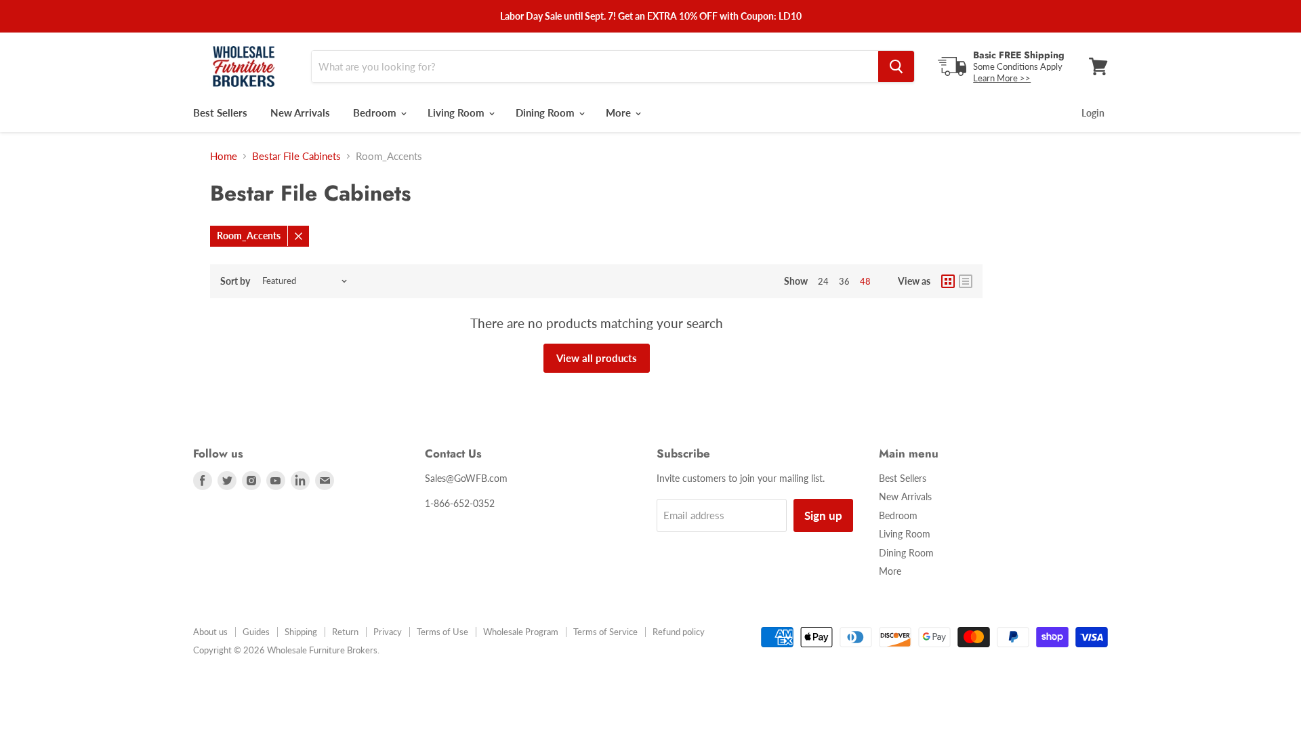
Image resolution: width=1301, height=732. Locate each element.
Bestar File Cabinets (296, 156)
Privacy (387, 631)
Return (345, 631)
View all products (596, 358)
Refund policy (679, 631)
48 (865, 281)
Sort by (235, 281)
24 (823, 281)
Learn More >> (1002, 78)
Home (223, 156)
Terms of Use (442, 631)
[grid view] (948, 281)
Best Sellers (220, 112)
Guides (256, 631)
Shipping (301, 631)
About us (210, 631)
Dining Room (546, 112)
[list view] (965, 281)
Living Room (457, 112)
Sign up (823, 515)
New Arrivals (300, 112)
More (620, 112)
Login (1092, 113)
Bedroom (376, 112)
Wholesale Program (520, 631)
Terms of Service (605, 631)
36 (844, 281)
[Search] (896, 66)
